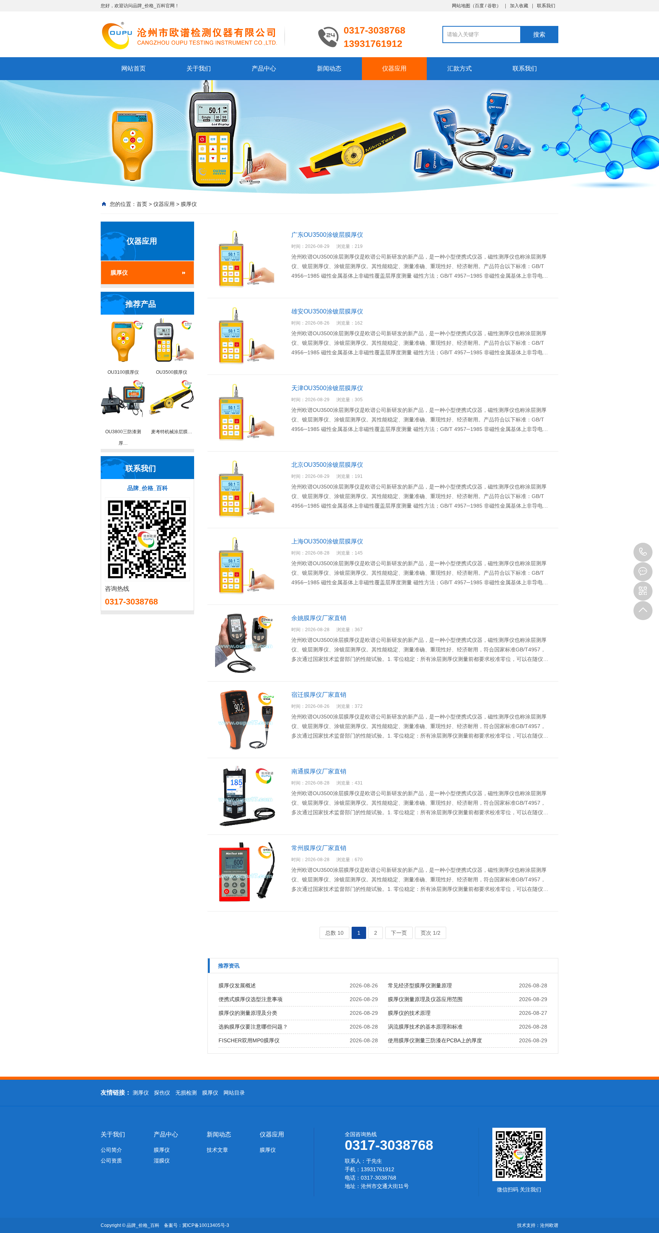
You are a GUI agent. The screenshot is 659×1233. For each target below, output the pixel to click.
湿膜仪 (162, 1160)
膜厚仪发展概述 (237, 985)
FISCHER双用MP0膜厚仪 (249, 1040)
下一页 (399, 933)
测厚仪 (141, 1093)
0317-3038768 (643, 552)
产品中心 (264, 68)
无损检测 (186, 1093)
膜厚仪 (189, 204)
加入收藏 (519, 5)
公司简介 (111, 1150)
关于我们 (198, 68)
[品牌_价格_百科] (204, 35)
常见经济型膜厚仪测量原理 (420, 985)
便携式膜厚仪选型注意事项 (251, 999)
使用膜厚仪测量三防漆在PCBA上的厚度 (435, 1040)
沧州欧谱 (549, 1225)
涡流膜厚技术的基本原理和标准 (425, 1027)
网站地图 (461, 5)
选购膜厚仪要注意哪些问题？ (253, 1027)
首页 (142, 204)
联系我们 (546, 5)
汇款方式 (459, 68)
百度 (479, 5)
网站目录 (234, 1093)
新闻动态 (329, 68)
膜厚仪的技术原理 (409, 1013)
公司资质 (111, 1160)
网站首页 (133, 68)
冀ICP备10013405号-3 (205, 1225)
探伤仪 (162, 1093)
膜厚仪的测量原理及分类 (248, 1013)
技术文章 (217, 1150)
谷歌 (492, 5)
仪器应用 (394, 68)
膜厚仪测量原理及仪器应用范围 (425, 999)
